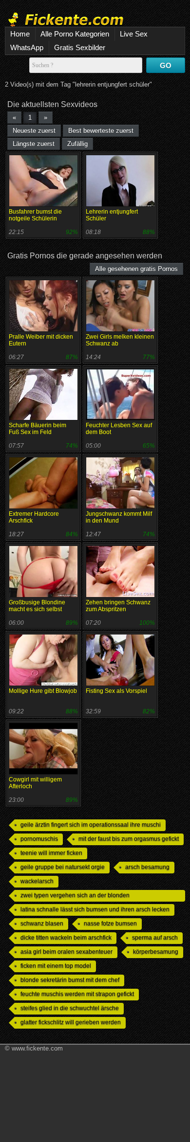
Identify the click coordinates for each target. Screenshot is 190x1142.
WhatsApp (26, 47)
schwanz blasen (41, 923)
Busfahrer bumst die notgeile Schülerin (35, 215)
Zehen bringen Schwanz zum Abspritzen (118, 606)
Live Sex (134, 34)
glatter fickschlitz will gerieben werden (70, 1022)
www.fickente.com (37, 1048)
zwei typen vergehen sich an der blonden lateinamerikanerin (75, 897)
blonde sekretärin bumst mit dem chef (69, 980)
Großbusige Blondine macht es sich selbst (37, 606)
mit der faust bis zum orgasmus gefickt (128, 838)
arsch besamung (147, 867)
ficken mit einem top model (55, 965)
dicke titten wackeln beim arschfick (66, 937)
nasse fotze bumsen (110, 923)
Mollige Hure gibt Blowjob (43, 691)
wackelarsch (37, 881)
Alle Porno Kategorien (74, 34)
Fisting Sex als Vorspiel (116, 691)
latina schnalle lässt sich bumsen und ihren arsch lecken (95, 909)
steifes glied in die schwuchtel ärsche (69, 1008)
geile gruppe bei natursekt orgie (62, 867)
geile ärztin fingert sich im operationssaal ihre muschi (90, 824)
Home (20, 34)
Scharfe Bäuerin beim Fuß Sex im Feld (37, 428)
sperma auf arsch (155, 937)
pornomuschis (39, 838)
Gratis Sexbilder (79, 47)
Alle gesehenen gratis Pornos (136, 268)
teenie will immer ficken (51, 853)
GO (165, 65)
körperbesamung (155, 951)
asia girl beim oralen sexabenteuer (66, 951)
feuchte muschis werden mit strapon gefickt (77, 994)
